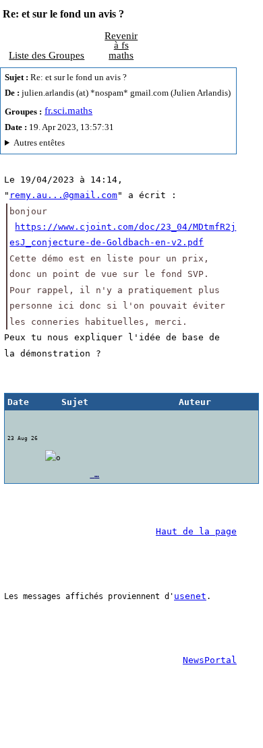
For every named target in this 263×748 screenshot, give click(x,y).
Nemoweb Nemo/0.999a (115, 144)
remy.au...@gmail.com (63, 195)
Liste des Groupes (46, 55)
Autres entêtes (39, 143)
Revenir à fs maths (121, 45)
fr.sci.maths (68, 110)
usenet (190, 596)
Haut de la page (196, 531)
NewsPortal (210, 660)
